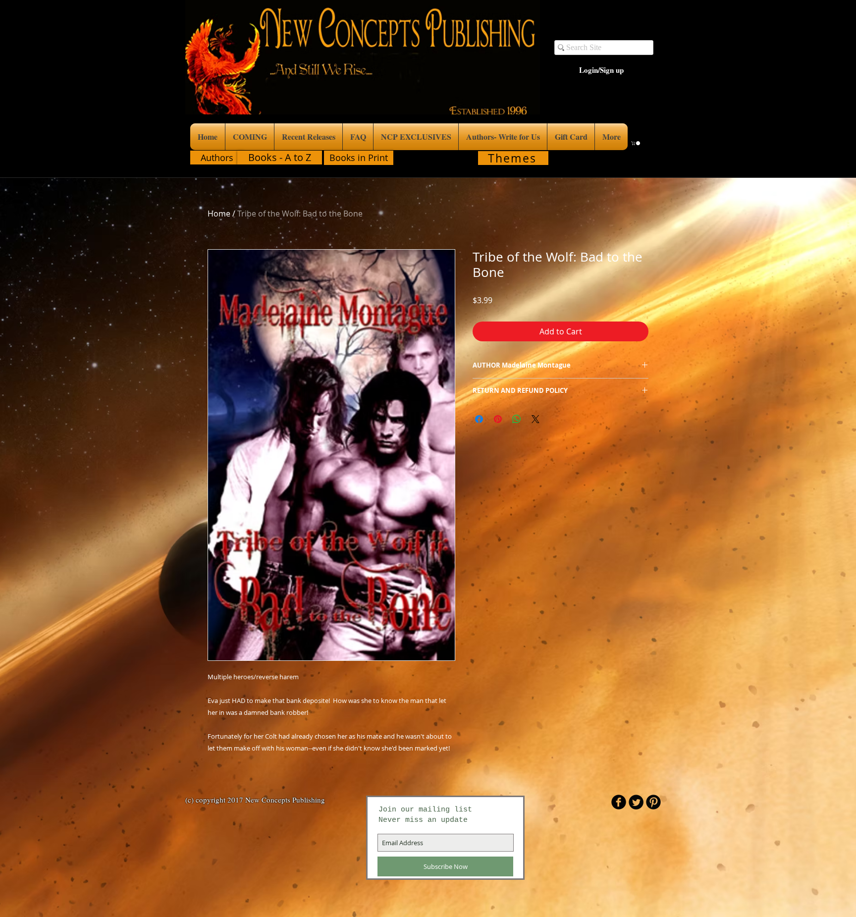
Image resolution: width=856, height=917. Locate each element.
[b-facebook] (618, 802)
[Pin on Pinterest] (498, 419)
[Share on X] (535, 419)
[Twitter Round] (636, 802)
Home (219, 213)
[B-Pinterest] (653, 802)
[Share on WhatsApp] (517, 419)
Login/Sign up (601, 70)
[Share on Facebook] (479, 419)
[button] (636, 143)
